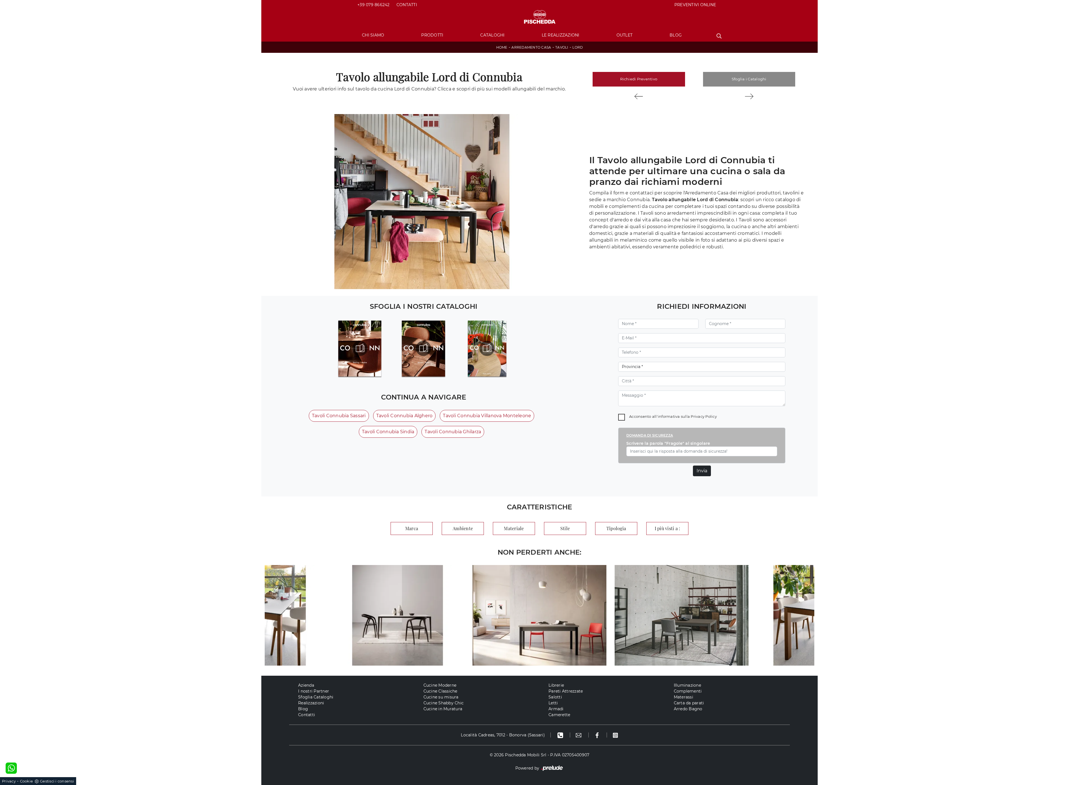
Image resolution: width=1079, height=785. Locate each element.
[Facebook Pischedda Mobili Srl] (598, 735)
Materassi (683, 697)
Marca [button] (411, 528)
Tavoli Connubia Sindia (388, 431)
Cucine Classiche (440, 691)
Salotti (555, 697)
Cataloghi (492, 35)
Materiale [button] (514, 528)
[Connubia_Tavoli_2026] (423, 348)
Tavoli (561, 47)
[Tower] (749, 96)
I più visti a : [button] (667, 528)
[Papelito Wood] (639, 96)
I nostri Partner (313, 691)
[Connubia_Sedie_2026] (359, 348)
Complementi (688, 691)
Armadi (556, 708)
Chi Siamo (373, 35)
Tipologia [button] (616, 528)
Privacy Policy (704, 416)
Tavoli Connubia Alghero (404, 415)
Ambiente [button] (463, 528)
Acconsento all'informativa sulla (673, 416)
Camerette (559, 714)
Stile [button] (565, 528)
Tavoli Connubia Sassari (339, 415)
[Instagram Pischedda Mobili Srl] (615, 735)
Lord (577, 47)
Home (501, 47)
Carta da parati (689, 702)
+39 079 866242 (373, 4)
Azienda (306, 685)
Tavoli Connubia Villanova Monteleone (487, 415)
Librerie (556, 685)
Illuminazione (687, 685)
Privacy (9, 781)
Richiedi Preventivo (638, 79)
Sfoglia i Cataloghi (749, 79)
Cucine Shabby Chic (443, 702)
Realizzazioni (311, 702)
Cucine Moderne (440, 685)
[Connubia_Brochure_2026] (487, 348)
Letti (553, 702)
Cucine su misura (441, 697)
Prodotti (432, 35)
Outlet (624, 35)
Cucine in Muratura (443, 708)
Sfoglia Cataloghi (315, 697)
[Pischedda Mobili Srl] (539, 17)
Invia (702, 470)
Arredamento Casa (531, 47)
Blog (676, 35)
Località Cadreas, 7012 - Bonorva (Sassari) (503, 735)
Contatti (406, 4)
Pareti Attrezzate (565, 691)
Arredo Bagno (688, 708)
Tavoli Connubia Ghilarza (453, 431)
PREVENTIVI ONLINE (695, 4)
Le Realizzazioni (560, 35)
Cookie (26, 781)
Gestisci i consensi (57, 781)
